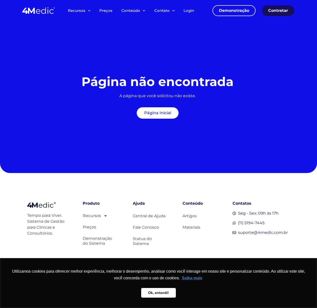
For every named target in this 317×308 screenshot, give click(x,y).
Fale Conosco (146, 227)
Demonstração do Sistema (97, 241)
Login (189, 10)
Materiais (191, 227)
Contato (162, 10)
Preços (105, 10)
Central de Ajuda (149, 216)
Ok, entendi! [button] (158, 293)
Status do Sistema (142, 241)
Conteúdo (130, 10)
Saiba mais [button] (192, 278)
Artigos (190, 216)
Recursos (76, 10)
